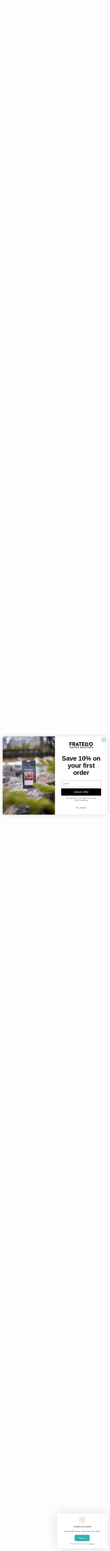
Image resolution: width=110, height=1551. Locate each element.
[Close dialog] (104, 739)
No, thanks (81, 808)
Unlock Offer (81, 792)
